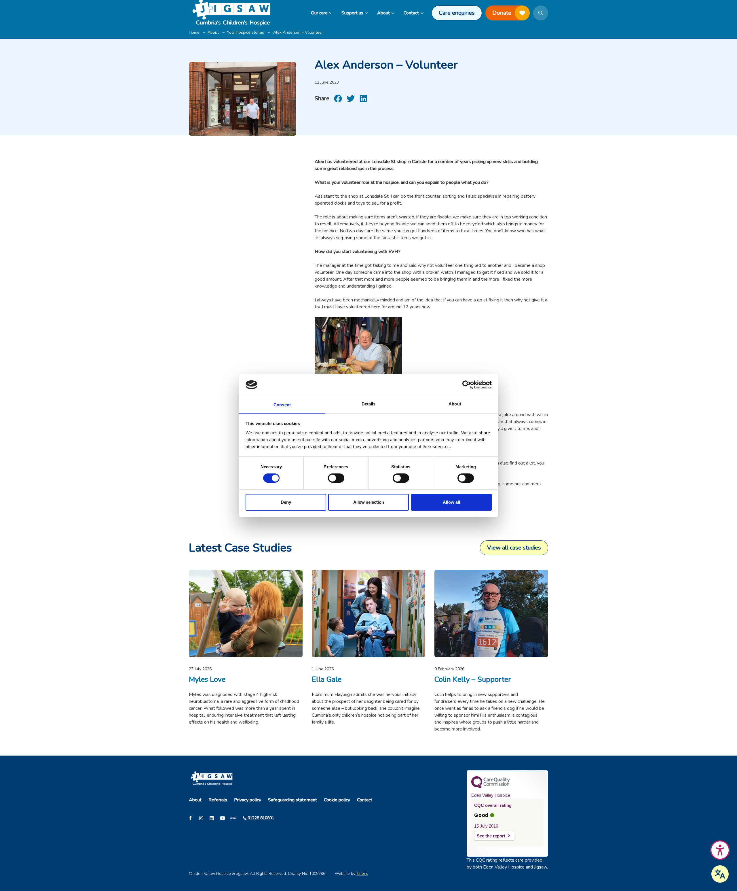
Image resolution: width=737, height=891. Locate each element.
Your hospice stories (245, 32)
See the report (491, 835)
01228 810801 (261, 818)
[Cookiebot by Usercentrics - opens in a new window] (466, 384)
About (383, 13)
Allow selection (368, 502)
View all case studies (514, 548)
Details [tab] (369, 403)
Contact (411, 13)
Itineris (362, 873)
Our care (319, 13)
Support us (352, 13)
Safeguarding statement (292, 800)
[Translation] (720, 874)
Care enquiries (457, 13)
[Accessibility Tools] (720, 850)
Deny (286, 502)
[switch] (336, 478)
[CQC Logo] (490, 787)
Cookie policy (337, 800)
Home (194, 32)
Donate (501, 13)
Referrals (217, 800)
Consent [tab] (282, 404)
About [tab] (455, 403)
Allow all (451, 502)
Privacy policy (247, 800)
